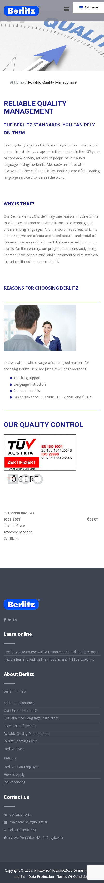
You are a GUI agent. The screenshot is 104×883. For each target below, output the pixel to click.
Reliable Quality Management (27, 733)
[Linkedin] (15, 620)
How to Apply (14, 774)
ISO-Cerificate (14, 525)
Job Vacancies (14, 782)
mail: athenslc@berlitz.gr (28, 822)
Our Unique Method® (20, 710)
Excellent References (20, 725)
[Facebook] (5, 620)
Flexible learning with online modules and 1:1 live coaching (49, 659)
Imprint (19, 877)
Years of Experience (19, 703)
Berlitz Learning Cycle (20, 741)
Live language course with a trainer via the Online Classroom (51, 651)
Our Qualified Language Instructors (31, 718)
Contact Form (20, 814)
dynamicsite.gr (86, 870)
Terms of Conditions (73, 877)
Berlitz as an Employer (21, 767)
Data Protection (41, 877)
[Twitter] (9, 620)
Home (19, 82)
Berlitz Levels (14, 748)
